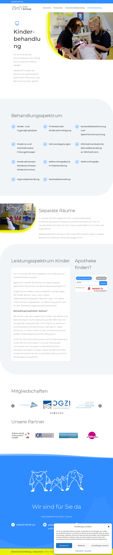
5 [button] (58, 413)
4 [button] (56, 413)
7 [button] (62, 413)
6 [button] (60, 413)
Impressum (87, 551)
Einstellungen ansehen (100, 545)
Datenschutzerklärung (21, 551)
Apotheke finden (101, 278)
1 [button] (50, 413)
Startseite (47, 8)
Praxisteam (58, 8)
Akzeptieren (64, 545)
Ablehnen (81, 545)
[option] (28, 405)
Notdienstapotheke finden (84, 278)
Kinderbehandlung (95, 8)
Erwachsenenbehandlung (75, 8)
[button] (108, 526)
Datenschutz (79, 551)
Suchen (103, 283)
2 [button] (52, 413)
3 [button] (54, 413)
